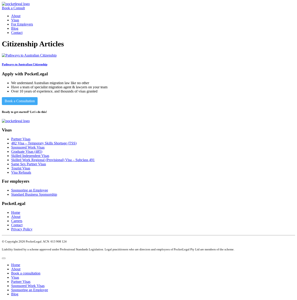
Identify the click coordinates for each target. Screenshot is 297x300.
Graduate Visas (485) (26, 151)
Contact (17, 33)
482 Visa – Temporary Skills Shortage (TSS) (44, 143)
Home (15, 212)
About (15, 16)
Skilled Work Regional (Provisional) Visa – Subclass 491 (53, 160)
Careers (16, 221)
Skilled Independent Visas (30, 156)
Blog (14, 28)
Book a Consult (13, 8)
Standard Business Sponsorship (34, 194)
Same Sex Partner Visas (28, 164)
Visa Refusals (21, 172)
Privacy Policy (21, 229)
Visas (15, 20)
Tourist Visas (20, 168)
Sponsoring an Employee (29, 190)
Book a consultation (25, 273)
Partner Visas (20, 139)
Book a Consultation (20, 101)
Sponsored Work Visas (28, 147)
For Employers (22, 24)
